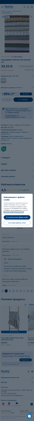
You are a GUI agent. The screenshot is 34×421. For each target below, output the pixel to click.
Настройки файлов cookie (17, 223)
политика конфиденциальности (13, 212)
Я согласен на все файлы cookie (17, 217)
